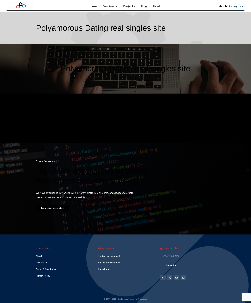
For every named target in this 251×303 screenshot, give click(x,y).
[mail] (183, 277)
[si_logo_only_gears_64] (21, 3)
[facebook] (163, 277)
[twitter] (169, 277)
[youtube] (176, 277)
